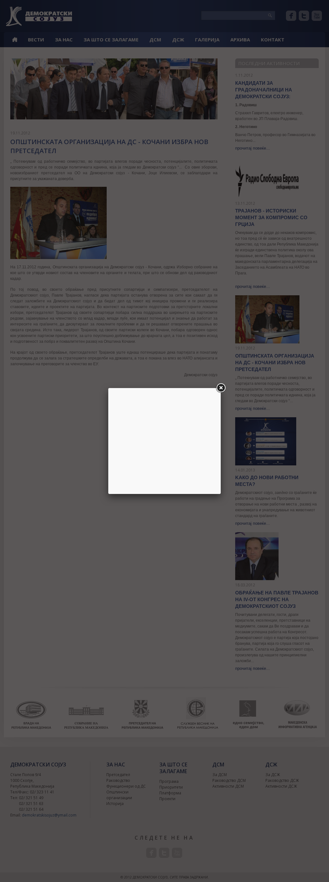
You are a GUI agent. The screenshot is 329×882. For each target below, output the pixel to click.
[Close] (221, 388)
